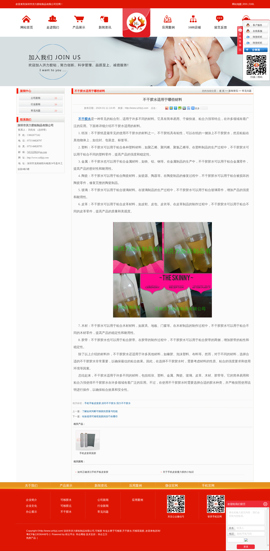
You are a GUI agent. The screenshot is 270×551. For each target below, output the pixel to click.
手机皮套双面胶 (87, 453)
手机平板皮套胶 (92, 403)
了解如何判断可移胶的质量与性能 (100, 411)
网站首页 (26, 27)
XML (251, 4)
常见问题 (35, 110)
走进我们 (52, 27)
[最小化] (265, 504)
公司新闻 (35, 98)
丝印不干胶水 (109, 403)
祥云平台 (70, 534)
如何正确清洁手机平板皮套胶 (92, 472)
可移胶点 (66, 505)
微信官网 (171, 485)
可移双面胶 (138, 530)
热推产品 (31, 538)
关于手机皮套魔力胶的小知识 (178, 472)
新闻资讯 (105, 27)
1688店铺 (194, 27)
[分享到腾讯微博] (175, 107)
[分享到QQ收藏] (184, 107)
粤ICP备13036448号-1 (38, 534)
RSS (245, 4)
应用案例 (168, 27)
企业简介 (31, 499)
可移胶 (118, 530)
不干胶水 (66, 511)
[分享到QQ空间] (171, 107)
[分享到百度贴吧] (188, 107)
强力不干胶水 (123, 403)
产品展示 (79, 27)
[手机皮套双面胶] (88, 439)
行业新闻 (35, 104)
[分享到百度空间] (179, 107)
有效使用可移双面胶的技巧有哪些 (100, 416)
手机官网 (208, 485)
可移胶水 (66, 499)
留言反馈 (220, 27)
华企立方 (102, 534)
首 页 (222, 90)
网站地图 (237, 4)
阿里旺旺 (257, 37)
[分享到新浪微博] (166, 107)
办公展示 (31, 511)
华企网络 (80, 534)
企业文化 (31, 505)
